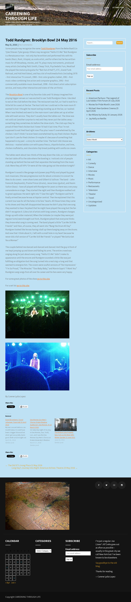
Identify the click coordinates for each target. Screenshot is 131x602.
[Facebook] (99, 485)
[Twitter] (106, 485)
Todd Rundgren (48, 48)
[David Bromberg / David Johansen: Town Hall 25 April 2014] (17, 431)
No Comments (25, 44)
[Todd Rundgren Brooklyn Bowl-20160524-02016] (37, 389)
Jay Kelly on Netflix (97, 118)
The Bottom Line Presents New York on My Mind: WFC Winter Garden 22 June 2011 (65, 435)
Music (91, 178)
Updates (92, 205)
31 (14, 578)
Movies (91, 174)
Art (89, 159)
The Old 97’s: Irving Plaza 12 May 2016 (23, 465)
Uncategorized (95, 201)
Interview (92, 171)
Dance (91, 167)
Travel (91, 197)
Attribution (118, 7)
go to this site (43, 278)
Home (106, 7)
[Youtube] (114, 485)
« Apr (7, 582)
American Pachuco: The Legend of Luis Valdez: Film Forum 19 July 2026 (103, 99)
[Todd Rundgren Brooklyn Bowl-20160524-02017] (37, 337)
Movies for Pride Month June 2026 (104, 104)
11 (17, 562)
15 (7, 567)
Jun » (13, 582)
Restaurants (93, 186)
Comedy (92, 163)
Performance (94, 182)
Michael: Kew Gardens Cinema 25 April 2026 (102, 109)
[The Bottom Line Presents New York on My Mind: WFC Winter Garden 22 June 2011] (66, 424)
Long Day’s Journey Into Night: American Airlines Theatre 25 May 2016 (45, 467)
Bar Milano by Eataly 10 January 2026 (105, 114)
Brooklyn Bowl (16, 94)
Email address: (93, 64)
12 (21, 562)
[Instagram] (122, 485)
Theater (92, 194)
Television (93, 190)
